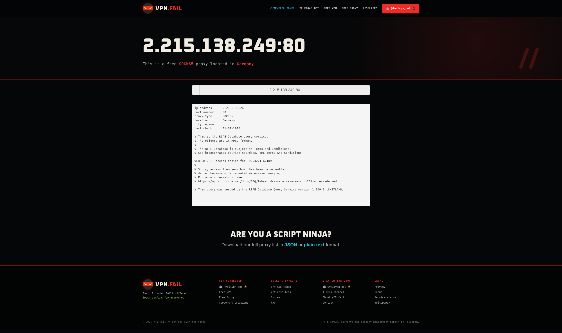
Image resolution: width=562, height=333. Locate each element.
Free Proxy (350, 8)
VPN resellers (281, 292)
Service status (385, 297)
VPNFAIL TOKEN (282, 8)
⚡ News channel (333, 292)
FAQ (273, 302)
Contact (328, 302)
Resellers (370, 8)
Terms (378, 292)
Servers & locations (233, 302)
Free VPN (330, 8)
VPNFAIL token (281, 287)
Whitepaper (382, 302)
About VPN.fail (333, 297)
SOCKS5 (186, 63)
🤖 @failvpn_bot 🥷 (401, 8)
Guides (275, 297)
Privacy (380, 287)
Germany (245, 63)
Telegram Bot (309, 8)
